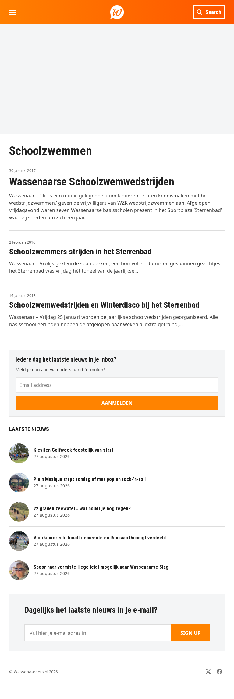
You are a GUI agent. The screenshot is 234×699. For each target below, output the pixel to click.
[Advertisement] (117, 79)
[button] (12, 12)
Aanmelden (117, 403)
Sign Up (190, 633)
